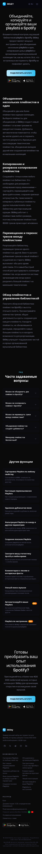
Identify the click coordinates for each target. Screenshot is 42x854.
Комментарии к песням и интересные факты (30, 773)
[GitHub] (5, 746)
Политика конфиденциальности (15, 809)
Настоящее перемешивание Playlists (9, 765)
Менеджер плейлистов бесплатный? (15, 438)
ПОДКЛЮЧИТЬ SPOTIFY (21, 73)
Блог (4, 801)
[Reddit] (15, 746)
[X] (10, 746)
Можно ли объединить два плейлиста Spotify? (17, 393)
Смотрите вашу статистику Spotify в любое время (30, 765)
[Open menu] (37, 4)
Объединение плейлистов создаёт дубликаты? (16, 427)
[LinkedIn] (26, 746)
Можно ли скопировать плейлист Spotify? (15, 404)
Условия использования (12, 815)
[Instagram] (21, 746)
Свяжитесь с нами (9, 818)
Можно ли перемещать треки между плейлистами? (18, 415)
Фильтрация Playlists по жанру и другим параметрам (11, 778)
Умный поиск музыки (30, 779)
